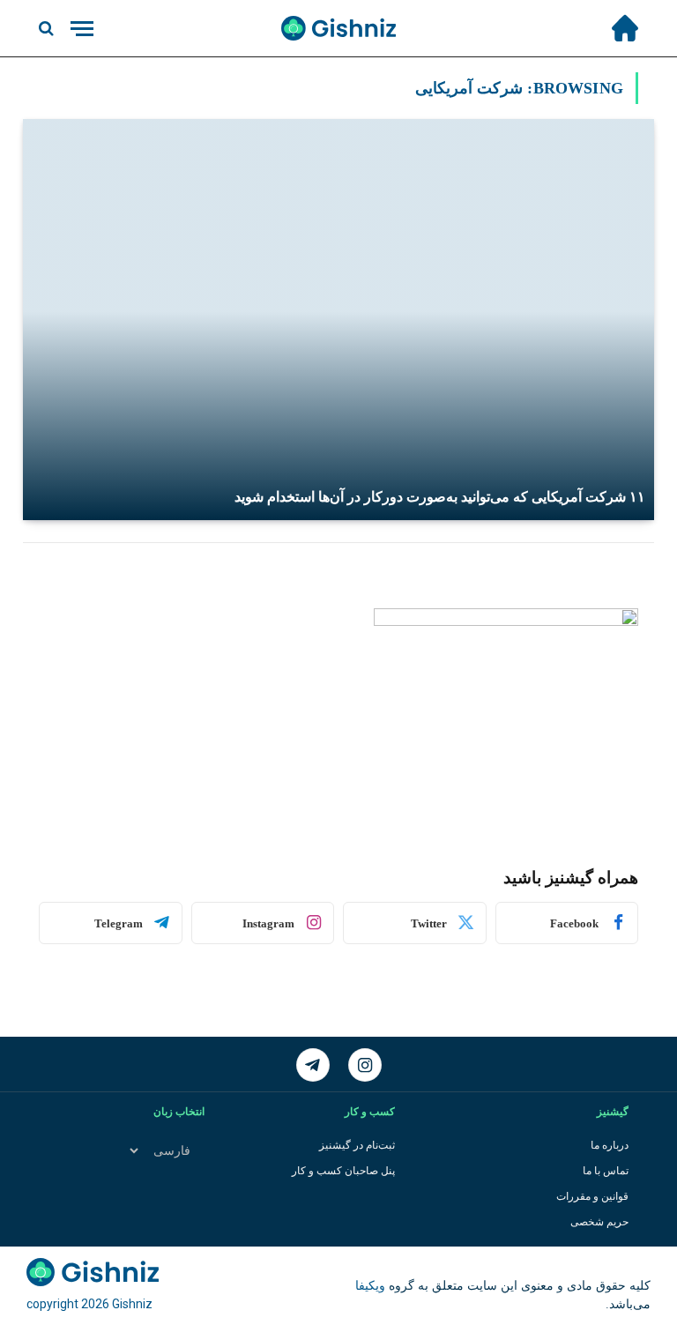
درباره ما (610, 1145)
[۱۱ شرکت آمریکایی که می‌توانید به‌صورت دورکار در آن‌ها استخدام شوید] (338, 319)
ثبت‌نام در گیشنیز (357, 1145)
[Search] (48, 28)
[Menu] (82, 28)
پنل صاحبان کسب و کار (343, 1171)
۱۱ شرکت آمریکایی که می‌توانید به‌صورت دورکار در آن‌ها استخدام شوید (439, 496)
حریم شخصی (599, 1222)
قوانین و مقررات (592, 1196)
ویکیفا (370, 1285)
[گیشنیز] (338, 28)
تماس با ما (606, 1171)
